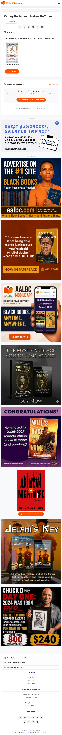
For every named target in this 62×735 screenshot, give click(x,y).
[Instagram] (20, 717)
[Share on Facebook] (20, 27)
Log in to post (54, 84)
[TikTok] (24, 722)
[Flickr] (37, 722)
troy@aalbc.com (31, 703)
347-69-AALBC (32, 705)
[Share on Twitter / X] (37, 27)
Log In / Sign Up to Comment (32, 100)
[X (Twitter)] (33, 717)
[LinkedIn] (29, 722)
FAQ (31, 700)
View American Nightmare (32, 514)
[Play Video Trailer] (31, 490)
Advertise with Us (31, 697)
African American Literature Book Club (26, 732)
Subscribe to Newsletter (31, 694)
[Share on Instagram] (24, 27)
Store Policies (31, 683)
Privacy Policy (31, 680)
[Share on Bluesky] (33, 27)
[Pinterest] (33, 722)
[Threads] (37, 717)
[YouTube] (24, 717)
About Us (31, 677)
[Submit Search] (58, 7)
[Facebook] (29, 717)
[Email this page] (42, 27)
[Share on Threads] (29, 27)
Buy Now (12, 71)
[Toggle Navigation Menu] (59, 3)
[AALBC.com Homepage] (11, 3)
